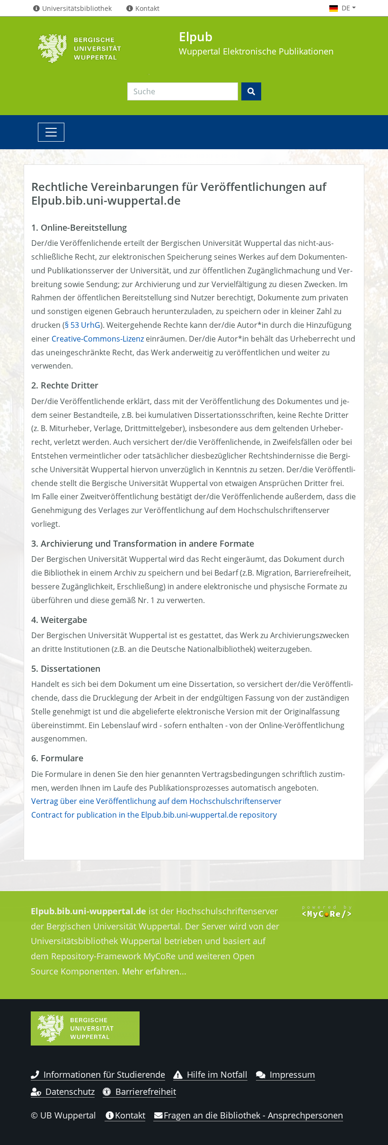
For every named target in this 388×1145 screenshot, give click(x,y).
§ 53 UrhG (82, 325)
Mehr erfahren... (154, 971)
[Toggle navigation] (51, 132)
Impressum (292, 1074)
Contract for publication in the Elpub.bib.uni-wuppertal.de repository (154, 815)
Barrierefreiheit (145, 1091)
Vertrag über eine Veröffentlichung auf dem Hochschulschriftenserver (156, 801)
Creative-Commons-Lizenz (98, 339)
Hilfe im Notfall (217, 1074)
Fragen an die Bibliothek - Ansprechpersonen (253, 1115)
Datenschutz (70, 1091)
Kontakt (130, 1115)
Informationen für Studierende (104, 1074)
